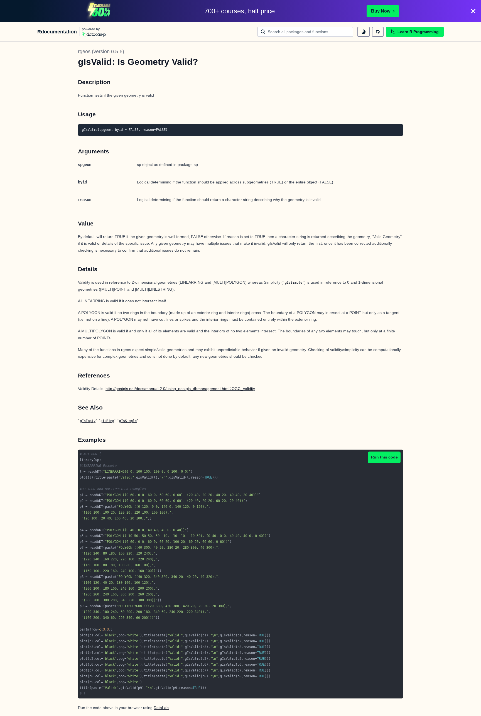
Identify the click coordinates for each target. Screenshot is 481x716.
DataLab (161, 707)
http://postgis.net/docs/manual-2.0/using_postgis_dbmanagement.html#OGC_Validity (180, 388)
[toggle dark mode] (363, 32)
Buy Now (380, 11)
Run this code (384, 457)
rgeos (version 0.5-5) (101, 51)
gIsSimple (293, 283)
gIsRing (107, 421)
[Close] (473, 11)
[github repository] (378, 32)
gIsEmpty (87, 421)
